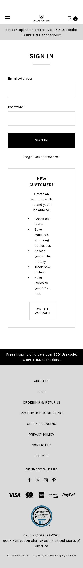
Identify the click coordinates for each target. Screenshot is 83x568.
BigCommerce (69, 555)
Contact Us (41, 445)
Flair (46, 555)
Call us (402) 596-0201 (41, 535)
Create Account (42, 311)
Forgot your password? (41, 157)
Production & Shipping (41, 413)
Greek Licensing (41, 424)
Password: (16, 107)
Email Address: (20, 78)
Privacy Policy (41, 434)
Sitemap (41, 456)
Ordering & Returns (41, 402)
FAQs (42, 392)
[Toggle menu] (6, 18)
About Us (41, 381)
